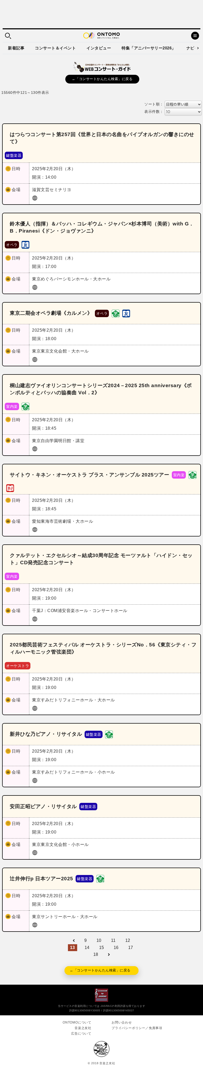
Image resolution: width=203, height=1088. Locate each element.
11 (113, 940)
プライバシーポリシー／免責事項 (137, 1028)
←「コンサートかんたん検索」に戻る (102, 79)
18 (95, 954)
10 (99, 940)
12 (127, 940)
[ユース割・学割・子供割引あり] (115, 313)
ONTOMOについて (77, 1022)
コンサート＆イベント (55, 48)
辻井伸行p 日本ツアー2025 (41, 878)
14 (87, 947)
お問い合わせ (122, 1022)
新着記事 (16, 48)
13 (72, 947)
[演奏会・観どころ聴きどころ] (25, 244)
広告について (81, 1033)
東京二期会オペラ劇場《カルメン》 (51, 313)
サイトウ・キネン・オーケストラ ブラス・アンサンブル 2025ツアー (89, 475)
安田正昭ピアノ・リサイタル (43, 806)
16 (116, 947)
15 (101, 947)
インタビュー (98, 48)
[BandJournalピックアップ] (10, 487)
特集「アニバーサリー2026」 (149, 48)
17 (130, 947)
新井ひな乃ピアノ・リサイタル (46, 734)
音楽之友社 (83, 1028)
